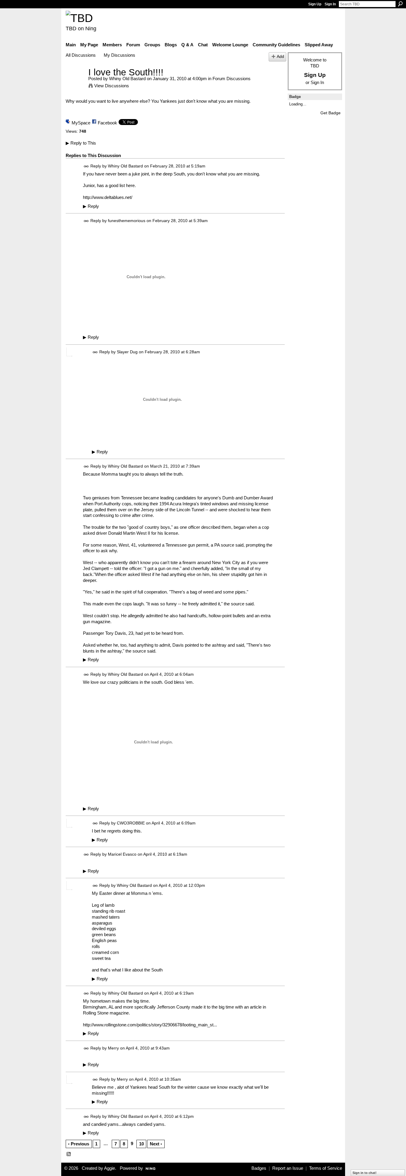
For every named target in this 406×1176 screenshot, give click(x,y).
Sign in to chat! (365, 1173)
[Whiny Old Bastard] (75, 83)
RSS (69, 1154)
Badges (258, 1168)
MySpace (81, 122)
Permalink (86, 166)
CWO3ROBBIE (131, 823)
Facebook (107, 122)
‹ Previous (78, 1143)
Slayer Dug (127, 351)
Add (280, 56)
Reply (91, 206)
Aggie (109, 1168)
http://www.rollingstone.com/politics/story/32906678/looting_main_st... (150, 1024)
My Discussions (119, 55)
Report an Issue (287, 1168)
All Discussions (81, 55)
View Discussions (111, 85)
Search (400, 4)
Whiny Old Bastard (127, 78)
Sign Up (314, 4)
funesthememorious (126, 220)
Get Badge (330, 112)
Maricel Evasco (122, 854)
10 (141, 1143)
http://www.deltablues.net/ (107, 197)
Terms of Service (325, 1168)
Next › (156, 1143)
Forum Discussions (232, 78)
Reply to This (81, 142)
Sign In (330, 4)
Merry (113, 1048)
